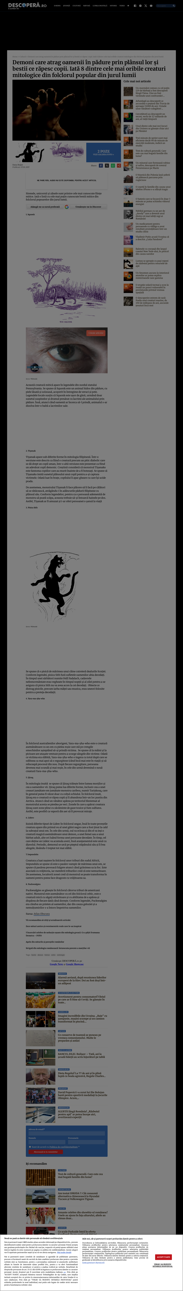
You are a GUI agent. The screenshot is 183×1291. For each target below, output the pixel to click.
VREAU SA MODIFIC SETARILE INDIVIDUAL (163, 1265)
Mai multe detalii (64, 1252)
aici (65, 1272)
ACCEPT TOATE (163, 1257)
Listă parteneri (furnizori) (93, 1263)
